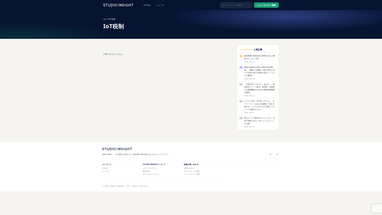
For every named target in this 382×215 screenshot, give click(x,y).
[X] (270, 154)
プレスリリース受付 (192, 171)
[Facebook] (277, 154)
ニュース (160, 5)
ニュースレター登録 (266, 5)
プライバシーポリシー (152, 174)
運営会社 (146, 171)
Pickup (147, 5)
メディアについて (150, 168)
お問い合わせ (189, 168)
